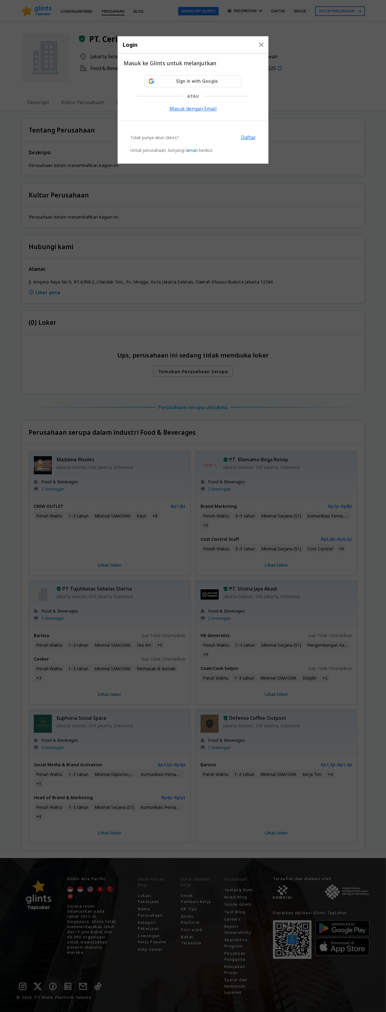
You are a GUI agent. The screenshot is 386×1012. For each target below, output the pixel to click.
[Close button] (261, 44)
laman (192, 150)
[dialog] (193, 100)
